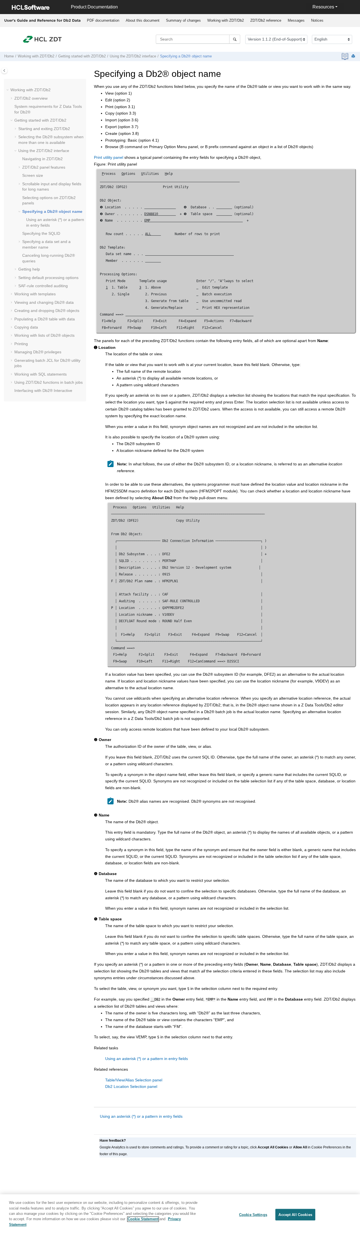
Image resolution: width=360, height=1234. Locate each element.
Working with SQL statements (40, 374)
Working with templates (35, 294)
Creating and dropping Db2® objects (46, 310)
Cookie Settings (253, 1214)
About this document (142, 20)
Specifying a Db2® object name (186, 56)
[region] (180, 1214)
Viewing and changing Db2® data (44, 302)
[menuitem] (103, 20)
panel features (43, 167)
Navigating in (42, 159)
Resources (323, 7)
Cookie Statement (143, 1219)
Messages (296, 20)
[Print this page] (354, 56)
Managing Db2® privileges (37, 352)
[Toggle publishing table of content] (4, 70)
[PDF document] (345, 56)
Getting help (29, 269)
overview (31, 98)
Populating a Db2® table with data (44, 319)
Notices (317, 20)
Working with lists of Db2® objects (44, 335)
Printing (21, 344)
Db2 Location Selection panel (131, 1086)
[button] (8, 90)
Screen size (32, 175)
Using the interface (133, 56)
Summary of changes (183, 20)
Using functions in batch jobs (48, 382)
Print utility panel (108, 157)
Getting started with (82, 56)
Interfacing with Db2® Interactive (43, 390)
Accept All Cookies (295, 1214)
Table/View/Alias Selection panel (133, 1080)
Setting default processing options (48, 277)
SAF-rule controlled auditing (43, 286)
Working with (225, 20)
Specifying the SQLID (41, 233)
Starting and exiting (44, 128)
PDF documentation (103, 20)
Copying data (26, 327)
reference (265, 20)
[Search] (234, 39)
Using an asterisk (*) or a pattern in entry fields (146, 1058)
